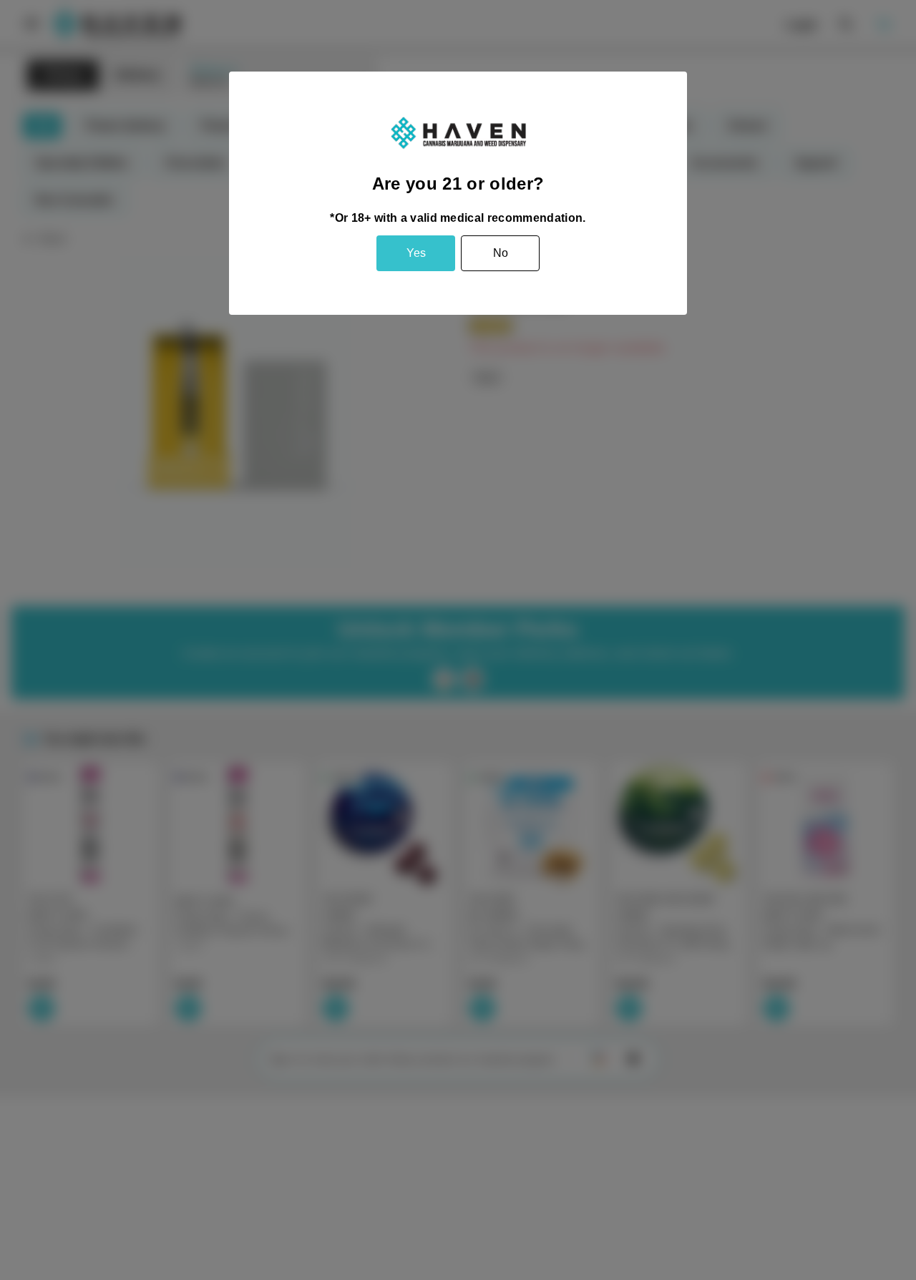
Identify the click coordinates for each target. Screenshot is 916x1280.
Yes (416, 253)
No (500, 253)
